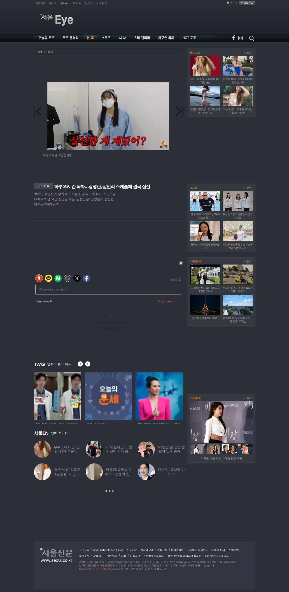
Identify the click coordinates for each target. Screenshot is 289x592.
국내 (50, 51)
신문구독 (84, 550)
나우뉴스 (65, 3)
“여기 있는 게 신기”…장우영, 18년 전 (144, 451)
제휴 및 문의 (218, 550)
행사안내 (112, 555)
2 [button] (109, 491)
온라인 (113, 550)
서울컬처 (102, 3)
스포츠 (193, 187)
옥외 (119, 550)
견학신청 (162, 550)
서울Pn (52, 3)
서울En (77, 3)
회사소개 (84, 555)
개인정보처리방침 (153, 555)
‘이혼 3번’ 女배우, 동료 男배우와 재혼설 (92, 474)
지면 (106, 550)
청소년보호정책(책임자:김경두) (184, 555)
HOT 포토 (195, 52)
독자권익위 (177, 550)
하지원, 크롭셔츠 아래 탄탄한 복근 (221, 458)
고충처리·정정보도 (197, 550)
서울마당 (132, 550)
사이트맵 (234, 550)
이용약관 (135, 555)
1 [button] (106, 491)
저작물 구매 (146, 550)
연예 (39, 51)
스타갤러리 (195, 398)
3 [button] (113, 491)
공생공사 (89, 3)
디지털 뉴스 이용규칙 (216, 555)
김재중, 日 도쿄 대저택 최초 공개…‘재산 (144, 474)
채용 (123, 555)
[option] (60, 395)
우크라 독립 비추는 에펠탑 (205, 318)
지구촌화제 (195, 261)
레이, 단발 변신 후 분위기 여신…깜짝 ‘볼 (92, 451)
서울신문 (40, 3)
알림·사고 (98, 555)
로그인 (233, 3)
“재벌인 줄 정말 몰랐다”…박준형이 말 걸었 (45, 451)
